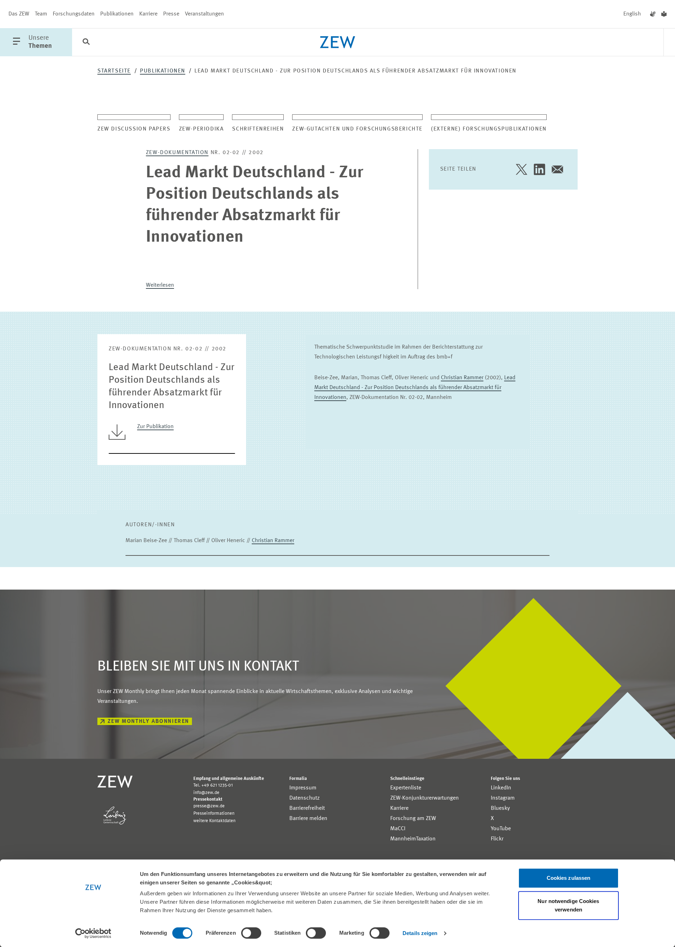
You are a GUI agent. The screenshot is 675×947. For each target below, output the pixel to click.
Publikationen (117, 14)
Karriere (148, 14)
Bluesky (500, 808)
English (632, 14)
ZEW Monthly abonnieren (148, 721)
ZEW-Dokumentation (177, 152)
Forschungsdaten (74, 14)
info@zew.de (206, 792)
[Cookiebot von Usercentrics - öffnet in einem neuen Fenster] (93, 933)
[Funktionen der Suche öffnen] (86, 42)
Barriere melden (308, 818)
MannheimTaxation (413, 839)
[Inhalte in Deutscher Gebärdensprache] (652, 14)
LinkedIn (501, 788)
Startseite (114, 71)
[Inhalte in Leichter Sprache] (663, 14)
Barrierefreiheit (307, 808)
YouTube (501, 829)
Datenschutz (304, 798)
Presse (171, 14)
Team (41, 14)
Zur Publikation (155, 427)
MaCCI (397, 829)
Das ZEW (18, 14)
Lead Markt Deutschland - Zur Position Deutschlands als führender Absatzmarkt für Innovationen (414, 387)
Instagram (503, 798)
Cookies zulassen (569, 878)
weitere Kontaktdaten (214, 821)
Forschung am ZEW (413, 818)
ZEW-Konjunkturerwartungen (424, 798)
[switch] (251, 933)
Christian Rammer (462, 378)
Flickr (497, 839)
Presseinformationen (213, 813)
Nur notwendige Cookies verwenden (568, 905)
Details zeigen (420, 933)
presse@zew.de (209, 806)
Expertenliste (405, 788)
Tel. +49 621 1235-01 (213, 785)
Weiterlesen (160, 285)
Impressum (302, 788)
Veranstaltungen (204, 14)
